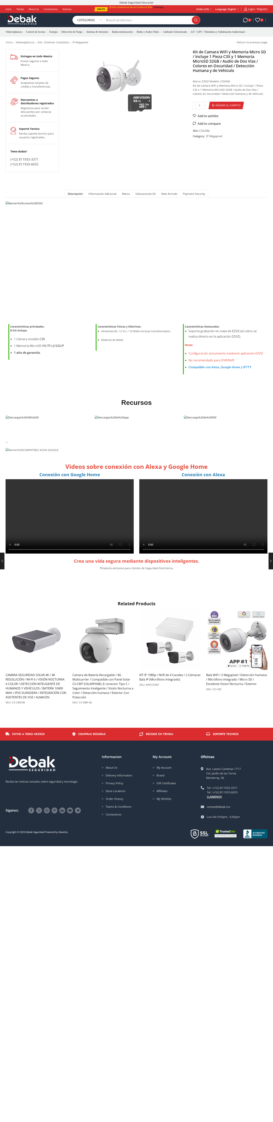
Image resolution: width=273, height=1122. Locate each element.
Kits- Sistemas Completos (53, 42)
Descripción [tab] (75, 194)
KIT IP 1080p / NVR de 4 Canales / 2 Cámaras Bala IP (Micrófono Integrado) (170, 677)
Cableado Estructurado (175, 31)
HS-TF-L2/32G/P (53, 346)
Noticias (67, 9)
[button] (101, 9)
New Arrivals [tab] (169, 194)
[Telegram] (78, 810)
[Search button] (196, 20)
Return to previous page (252, 42)
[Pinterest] (54, 810)
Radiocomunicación (122, 31)
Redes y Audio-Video (148, 31)
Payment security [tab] (194, 194)
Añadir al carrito (228, 105)
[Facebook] (31, 810)
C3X (42, 339)
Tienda (20, 9)
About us (34, 9)
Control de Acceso (35, 31)
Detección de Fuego (71, 31)
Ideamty (63, 832)
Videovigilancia (14, 31)
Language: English (225, 9)
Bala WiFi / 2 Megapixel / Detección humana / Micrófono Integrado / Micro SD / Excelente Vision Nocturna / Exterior (236, 679)
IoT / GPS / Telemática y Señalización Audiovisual (218, 31)
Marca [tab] (126, 194)
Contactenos (51, 9)
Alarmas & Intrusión (97, 31)
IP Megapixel (80, 42)
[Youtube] (70, 810)
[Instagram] (47, 810)
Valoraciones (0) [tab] (145, 194)
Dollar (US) (202, 9)
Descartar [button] (148, 2)
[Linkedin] (62, 810)
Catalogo (158, 7)
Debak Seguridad (34, 832)
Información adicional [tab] (102, 194)
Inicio (9, 9)
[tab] (75, 194)
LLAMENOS (214, 797)
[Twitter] (39, 810)
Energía (53, 31)
